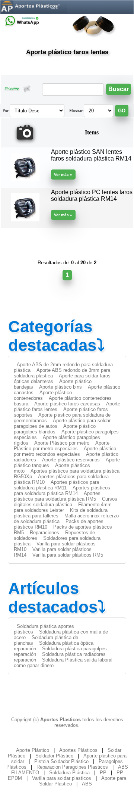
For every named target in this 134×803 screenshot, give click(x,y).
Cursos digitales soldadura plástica (65, 501)
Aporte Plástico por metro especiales (61, 445)
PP (103, 772)
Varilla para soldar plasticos (61, 778)
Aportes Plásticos (78, 750)
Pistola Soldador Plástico (61, 761)
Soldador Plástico (54, 756)
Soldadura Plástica (69, 772)
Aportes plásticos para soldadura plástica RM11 (56, 485)
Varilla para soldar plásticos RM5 (67, 555)
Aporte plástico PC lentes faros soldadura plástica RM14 (92, 195)
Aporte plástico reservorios (71, 460)
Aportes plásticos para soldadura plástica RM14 (62, 490)
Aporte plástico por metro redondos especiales (65, 451)
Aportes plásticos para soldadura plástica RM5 (57, 496)
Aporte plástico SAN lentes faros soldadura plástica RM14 (91, 155)
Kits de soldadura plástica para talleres (61, 513)
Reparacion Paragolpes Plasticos (72, 767)
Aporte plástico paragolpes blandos (55, 429)
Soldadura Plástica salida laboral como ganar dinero (63, 662)
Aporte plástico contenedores (43, 395)
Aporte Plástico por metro (61, 443)
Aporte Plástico (32, 750)
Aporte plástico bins (60, 387)
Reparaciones (44, 532)
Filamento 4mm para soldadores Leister (63, 507)
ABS (87, 784)
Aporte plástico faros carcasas (67, 404)
